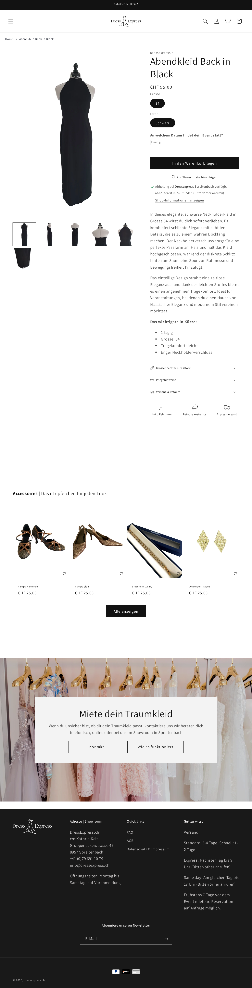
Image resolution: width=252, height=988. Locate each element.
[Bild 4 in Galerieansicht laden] (100, 234)
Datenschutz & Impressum (148, 848)
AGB (130, 840)
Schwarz (163, 123)
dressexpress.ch (34, 980)
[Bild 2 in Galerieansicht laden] (49, 234)
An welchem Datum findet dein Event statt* (186, 135)
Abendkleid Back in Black (36, 39)
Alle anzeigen (126, 611)
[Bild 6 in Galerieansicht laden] (24, 259)
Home (9, 39)
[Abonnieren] (166, 939)
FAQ (130, 832)
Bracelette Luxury (142, 586)
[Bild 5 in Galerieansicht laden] (125, 234)
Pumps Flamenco (28, 586)
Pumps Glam (82, 586)
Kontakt (96, 746)
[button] (10, 21)
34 (158, 103)
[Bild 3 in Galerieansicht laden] (75, 234)
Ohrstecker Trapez (199, 586)
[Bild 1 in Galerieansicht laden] (24, 234)
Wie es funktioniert (155, 746)
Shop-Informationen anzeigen (179, 200)
